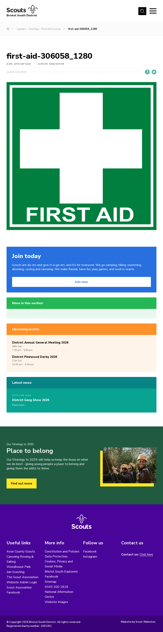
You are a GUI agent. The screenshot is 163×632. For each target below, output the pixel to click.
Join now (81, 282)
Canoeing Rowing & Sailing (20, 559)
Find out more (21, 483)
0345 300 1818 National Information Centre (59, 592)
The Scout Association (22, 577)
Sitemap (50, 582)
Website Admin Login (22, 582)
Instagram (90, 556)
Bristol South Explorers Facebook (61, 574)
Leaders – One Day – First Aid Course (38, 29)
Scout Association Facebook (19, 590)
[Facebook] (147, 72)
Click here (146, 554)
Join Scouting (15, 572)
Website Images (56, 602)
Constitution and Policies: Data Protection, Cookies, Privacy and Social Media (62, 559)
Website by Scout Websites (138, 622)
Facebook (90, 551)
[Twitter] (154, 72)
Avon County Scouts (21, 551)
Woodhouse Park (19, 567)
